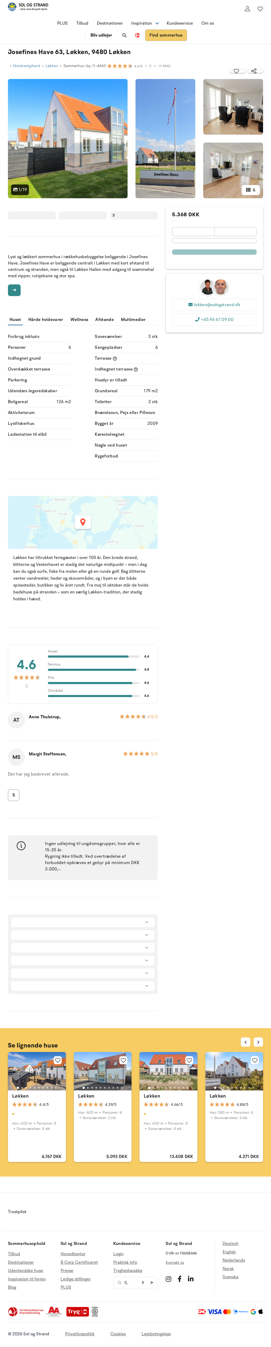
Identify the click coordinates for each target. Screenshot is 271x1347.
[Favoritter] (260, 8)
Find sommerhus (166, 35)
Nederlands (234, 1260)
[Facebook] (180, 1279)
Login (118, 1254)
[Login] (247, 8)
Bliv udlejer (101, 35)
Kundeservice (180, 23)
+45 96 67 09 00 (217, 320)
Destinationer (110, 23)
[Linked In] (190, 1279)
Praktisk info (125, 1262)
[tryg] (79, 1315)
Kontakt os (175, 1262)
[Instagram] (168, 1279)
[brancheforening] (26, 1315)
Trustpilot (17, 1212)
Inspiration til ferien (27, 1279)
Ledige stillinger (76, 1279)
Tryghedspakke (127, 1271)
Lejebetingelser (156, 1334)
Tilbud (82, 23)
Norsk (228, 1269)
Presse (67, 1271)
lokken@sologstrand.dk (217, 305)
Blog (12, 1287)
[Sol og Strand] (28, 8)
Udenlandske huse (25, 1271)
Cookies (118, 1334)
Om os (207, 23)
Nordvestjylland (26, 65)
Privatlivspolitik (79, 1334)
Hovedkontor (73, 1254)
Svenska (230, 1277)
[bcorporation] (96, 1315)
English (229, 1252)
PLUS (62, 23)
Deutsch (230, 1244)
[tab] (18, 1088)
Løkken (52, 65)
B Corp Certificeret (79, 1262)
